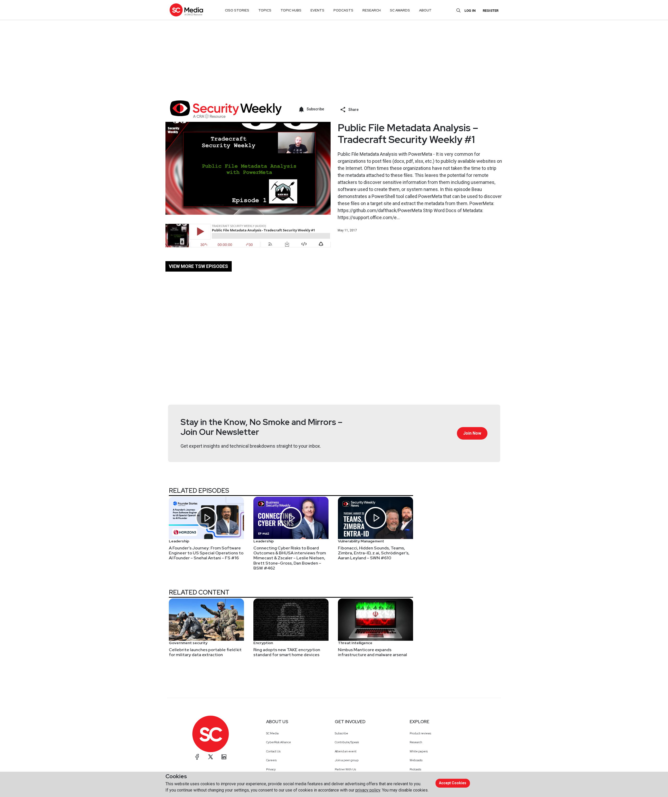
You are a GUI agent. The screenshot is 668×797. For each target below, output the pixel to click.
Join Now (472, 433)
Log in (470, 11)
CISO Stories (237, 10)
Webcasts (416, 760)
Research (416, 742)
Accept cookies (452, 783)
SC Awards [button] (400, 10)
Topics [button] (264, 10)
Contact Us (273, 751)
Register (490, 11)
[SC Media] (186, 10)
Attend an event (345, 751)
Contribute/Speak (347, 742)
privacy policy (367, 790)
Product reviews (420, 733)
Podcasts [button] (343, 10)
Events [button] (317, 10)
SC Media (272, 733)
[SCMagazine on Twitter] (210, 757)
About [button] (425, 10)
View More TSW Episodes (198, 266)
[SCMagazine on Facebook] (197, 757)
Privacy (271, 769)
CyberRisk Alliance (278, 742)
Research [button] (371, 10)
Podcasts (415, 769)
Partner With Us (345, 769)
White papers (419, 751)
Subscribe (341, 733)
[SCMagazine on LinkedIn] (224, 757)
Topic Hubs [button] (291, 10)
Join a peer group (347, 760)
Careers (271, 760)
